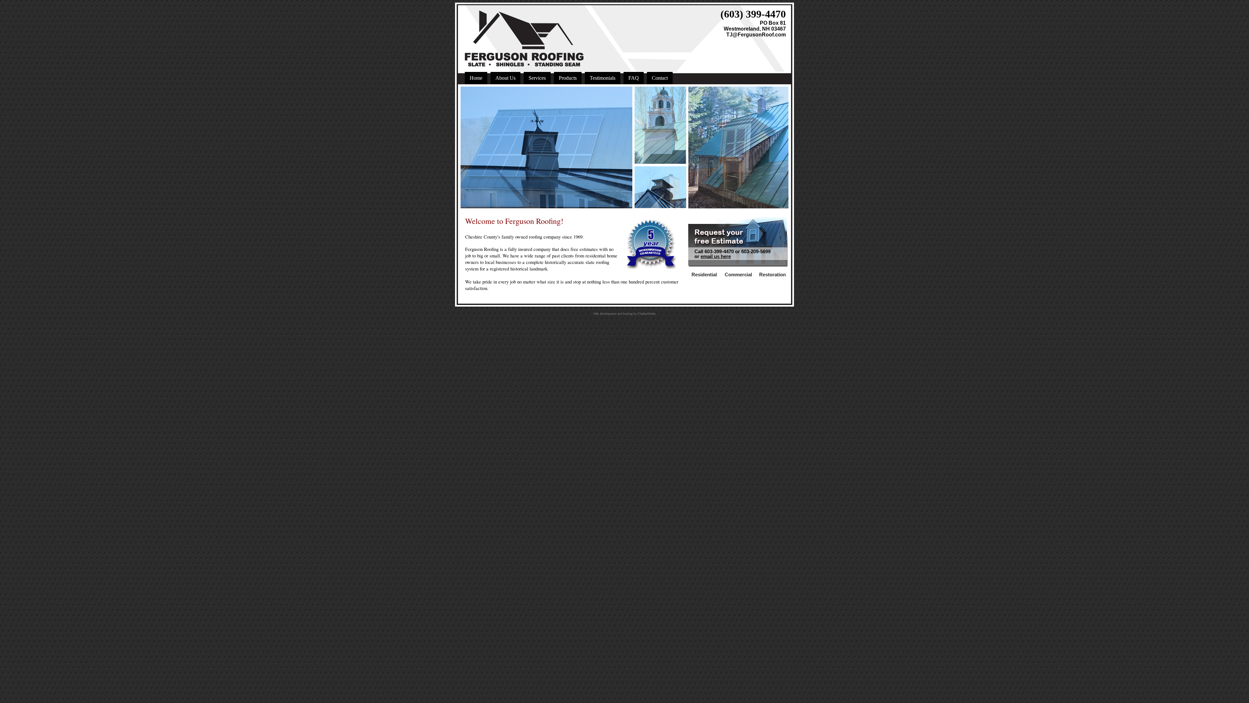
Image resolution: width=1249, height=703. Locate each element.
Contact (660, 78)
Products (568, 78)
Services (537, 78)
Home (476, 78)
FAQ (633, 78)
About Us (505, 78)
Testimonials (602, 78)
